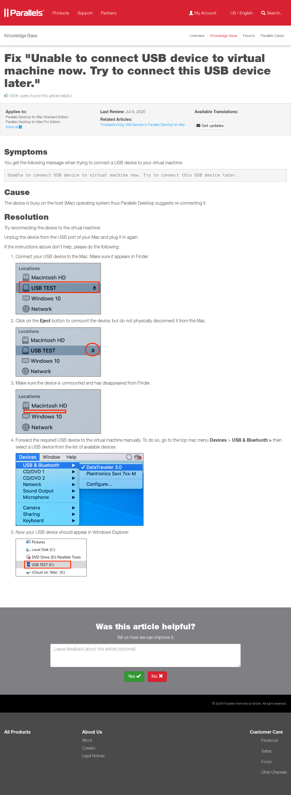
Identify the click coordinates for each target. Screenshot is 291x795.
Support (85, 12)
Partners (108, 12)
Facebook (269, 740)
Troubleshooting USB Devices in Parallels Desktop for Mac (142, 125)
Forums (249, 35)
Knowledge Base (223, 35)
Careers (88, 748)
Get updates (212, 125)
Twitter (266, 751)
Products (61, 12)
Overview (197, 35)
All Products (17, 732)
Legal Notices (93, 756)
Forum (266, 761)
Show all (12, 127)
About (87, 740)
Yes (132, 676)
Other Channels (274, 772)
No (155, 676)
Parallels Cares (272, 35)
